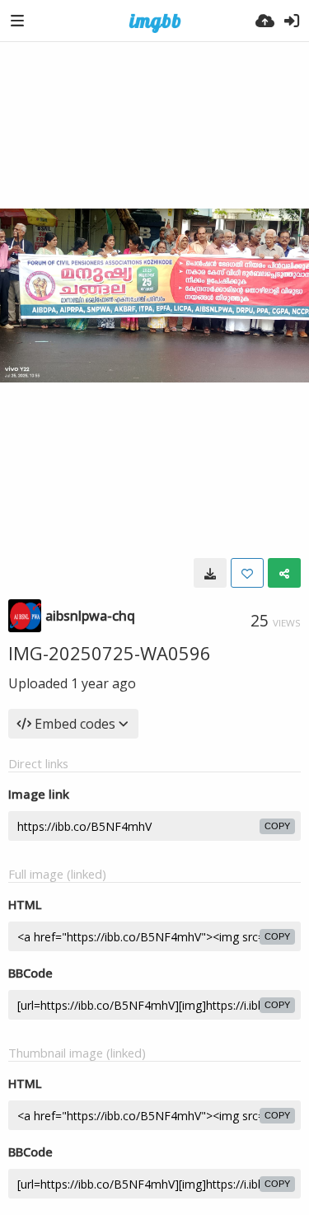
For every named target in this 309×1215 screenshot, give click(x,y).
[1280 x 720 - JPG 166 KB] (210, 573)
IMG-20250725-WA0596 (109, 652)
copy (277, 826)
